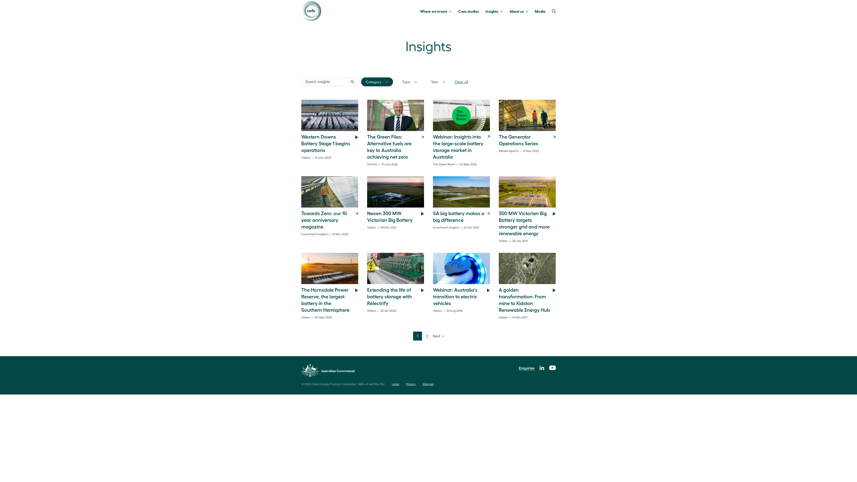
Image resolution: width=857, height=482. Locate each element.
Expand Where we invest (451, 11)
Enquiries (527, 368)
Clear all (461, 82)
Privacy (411, 384)
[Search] (352, 82)
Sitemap (428, 384)
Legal (395, 384)
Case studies (468, 11)
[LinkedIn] (542, 367)
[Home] (311, 11)
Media (540, 11)
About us (517, 11)
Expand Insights (502, 11)
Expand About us (528, 11)
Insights (492, 11)
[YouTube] (552, 367)
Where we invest (433, 11)
